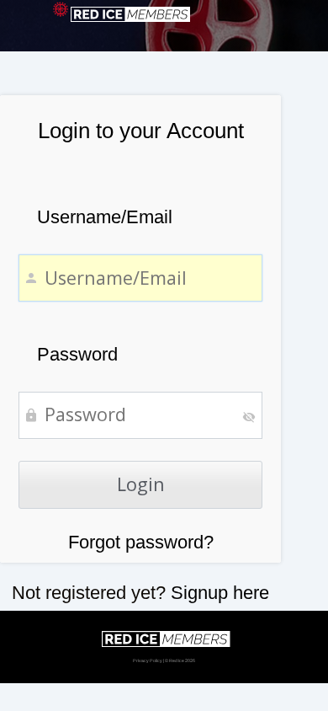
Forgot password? (141, 542)
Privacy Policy (147, 660)
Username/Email (104, 216)
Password (77, 354)
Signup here (220, 592)
